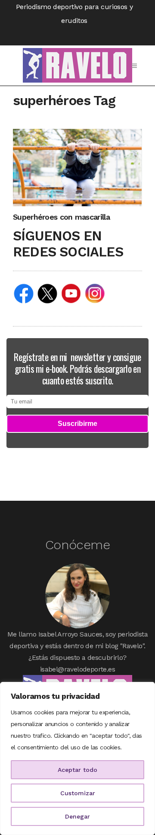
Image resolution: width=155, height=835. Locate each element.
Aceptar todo (77, 769)
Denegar (77, 816)
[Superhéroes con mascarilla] (77, 167)
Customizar (77, 793)
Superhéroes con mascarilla (61, 216)
